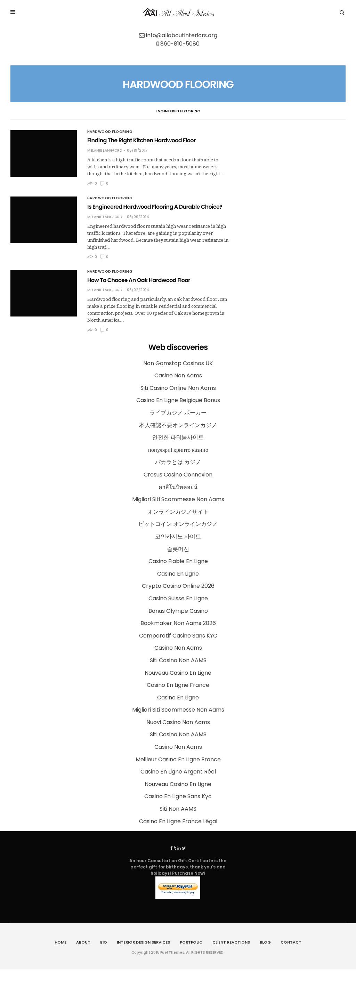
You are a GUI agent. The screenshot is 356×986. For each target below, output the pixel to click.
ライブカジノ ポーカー (178, 413)
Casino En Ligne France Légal (178, 821)
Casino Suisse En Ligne (178, 598)
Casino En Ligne (178, 574)
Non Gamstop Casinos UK (178, 363)
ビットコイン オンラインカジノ (178, 524)
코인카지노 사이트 (178, 536)
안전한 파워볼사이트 (178, 437)
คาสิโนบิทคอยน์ (178, 487)
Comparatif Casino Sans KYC (178, 636)
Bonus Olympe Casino (178, 611)
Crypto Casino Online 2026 (178, 586)
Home (60, 942)
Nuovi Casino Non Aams (178, 722)
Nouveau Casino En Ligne (178, 673)
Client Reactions (231, 942)
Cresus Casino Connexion (178, 475)
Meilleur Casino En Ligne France (178, 759)
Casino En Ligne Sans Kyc (178, 796)
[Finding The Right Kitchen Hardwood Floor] (43, 153)
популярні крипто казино (178, 450)
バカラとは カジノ (178, 462)
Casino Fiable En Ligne (178, 561)
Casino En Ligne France (178, 685)
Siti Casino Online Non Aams (178, 388)
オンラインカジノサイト (178, 512)
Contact (291, 942)
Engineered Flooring (178, 111)
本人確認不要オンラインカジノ (178, 425)
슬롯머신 (178, 549)
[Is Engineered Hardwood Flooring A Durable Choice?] (43, 220)
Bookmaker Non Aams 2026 (178, 623)
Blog (265, 942)
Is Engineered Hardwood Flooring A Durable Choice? (154, 207)
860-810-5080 (180, 44)
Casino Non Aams (178, 375)
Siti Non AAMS (178, 809)
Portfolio (191, 942)
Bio (103, 942)
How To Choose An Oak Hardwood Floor (138, 280)
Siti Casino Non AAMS (178, 660)
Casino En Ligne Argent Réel (178, 772)
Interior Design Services (143, 942)
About (83, 942)
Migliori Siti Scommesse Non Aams (178, 499)
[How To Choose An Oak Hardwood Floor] (43, 293)
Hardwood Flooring (110, 132)
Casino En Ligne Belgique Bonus (178, 400)
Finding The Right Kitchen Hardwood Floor (141, 140)
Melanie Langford (104, 150)
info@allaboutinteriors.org (181, 35)
